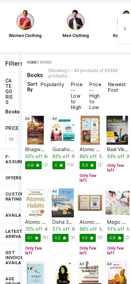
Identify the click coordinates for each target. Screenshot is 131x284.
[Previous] (6, 28)
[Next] (124, 28)
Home (32, 62)
